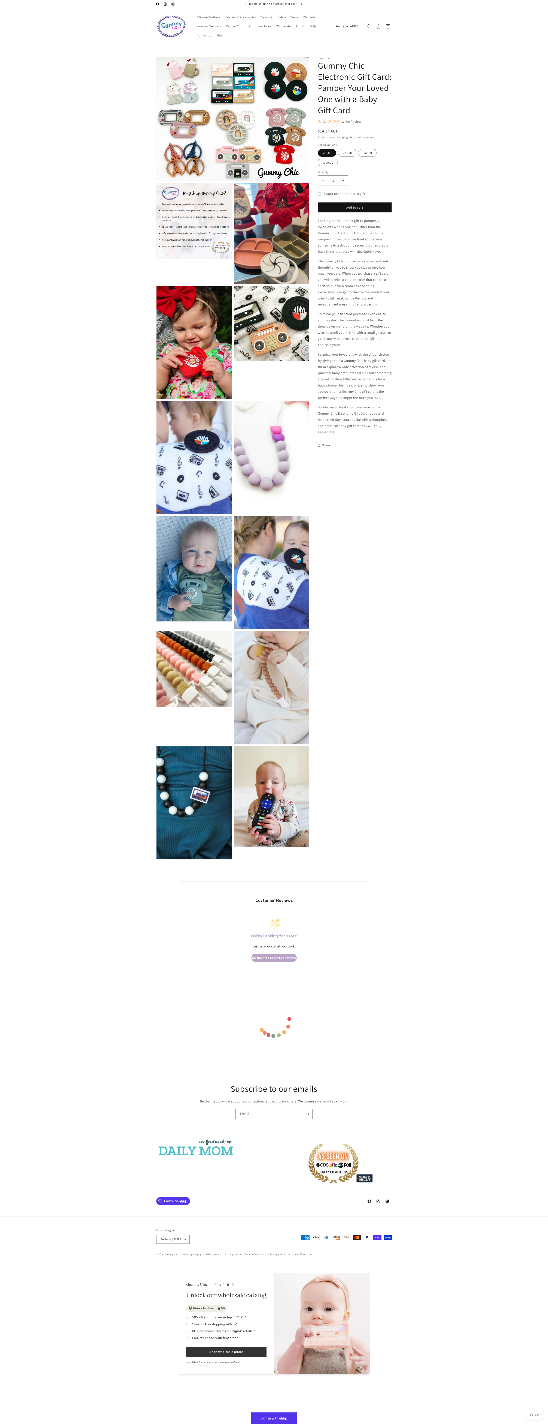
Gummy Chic (172, 1254)
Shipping (342, 137)
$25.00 (347, 153)
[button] (369, 26)
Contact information (300, 1254)
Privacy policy (233, 1254)
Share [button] (326, 445)
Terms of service (254, 1254)
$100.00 (327, 162)
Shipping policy (276, 1254)
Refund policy (213, 1254)
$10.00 (327, 153)
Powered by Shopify (190, 1254)
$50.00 (367, 153)
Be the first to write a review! (274, 958)
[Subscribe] (307, 1114)
